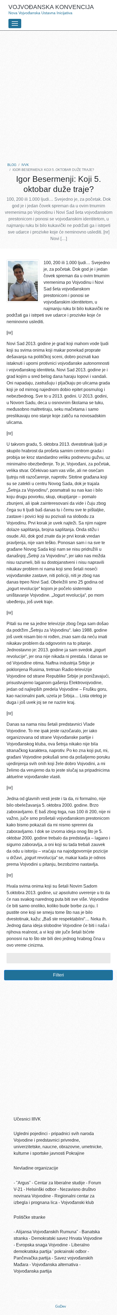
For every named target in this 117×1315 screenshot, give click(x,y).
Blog (11, 165)
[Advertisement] (58, 95)
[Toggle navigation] (14, 23)
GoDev (60, 1306)
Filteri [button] (58, 975)
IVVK (25, 165)
